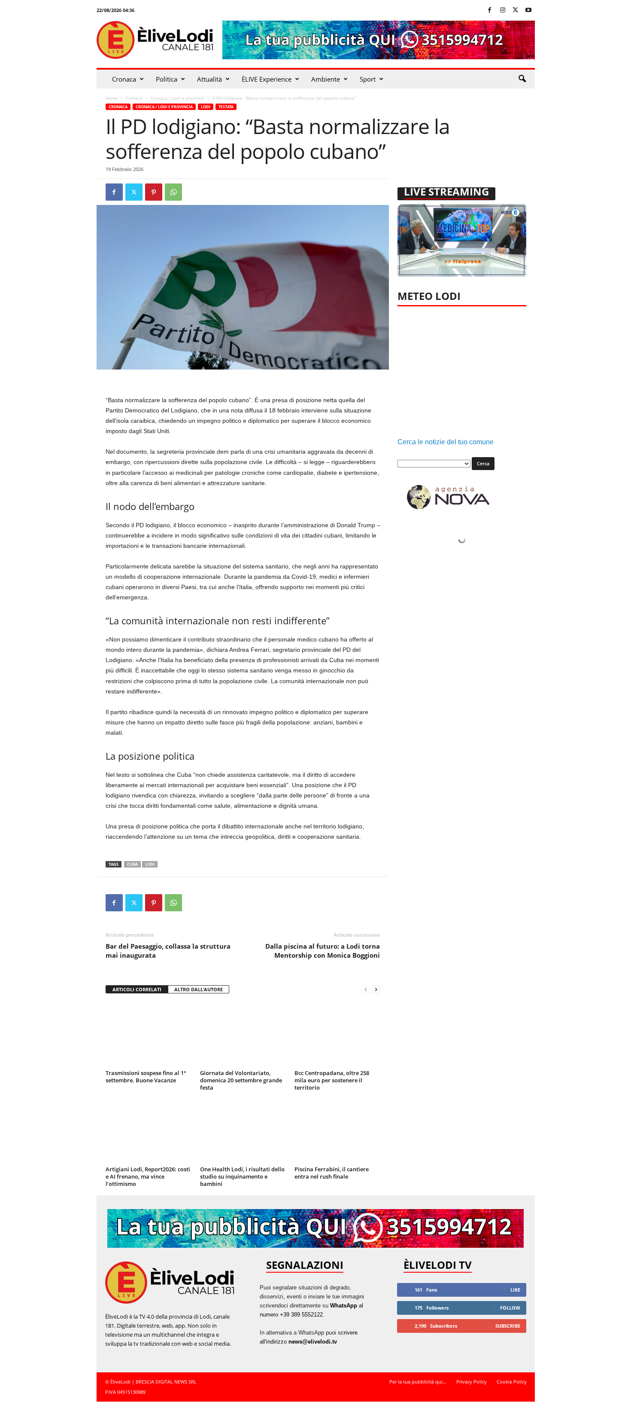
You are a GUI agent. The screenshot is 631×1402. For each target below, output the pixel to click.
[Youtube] (528, 10)
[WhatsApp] (173, 192)
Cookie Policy (512, 1381)
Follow (510, 1307)
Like (515, 1289)
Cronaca (124, 79)
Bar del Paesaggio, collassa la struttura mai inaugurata (168, 950)
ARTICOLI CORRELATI (136, 989)
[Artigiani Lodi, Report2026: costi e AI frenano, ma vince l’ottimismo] (148, 1131)
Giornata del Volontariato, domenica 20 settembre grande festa (241, 1080)
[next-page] (376, 989)
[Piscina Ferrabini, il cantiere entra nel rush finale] (337, 1131)
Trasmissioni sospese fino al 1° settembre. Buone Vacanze (146, 1076)
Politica (166, 79)
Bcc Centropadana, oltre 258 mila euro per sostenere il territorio (331, 1080)
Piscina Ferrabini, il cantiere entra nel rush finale (331, 1172)
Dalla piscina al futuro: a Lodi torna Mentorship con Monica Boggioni (322, 950)
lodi (150, 864)
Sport (368, 79)
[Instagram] (503, 10)
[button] (522, 79)
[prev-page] (365, 989)
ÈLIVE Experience (266, 79)
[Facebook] (490, 10)
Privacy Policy (471, 1381)
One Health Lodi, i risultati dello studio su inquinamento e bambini (242, 1176)
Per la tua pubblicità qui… (417, 1381)
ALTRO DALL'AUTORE (198, 989)
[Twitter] (515, 10)
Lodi (205, 107)
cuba (132, 864)
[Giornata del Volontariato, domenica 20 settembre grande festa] (243, 1034)
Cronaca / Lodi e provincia (177, 98)
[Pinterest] (153, 192)
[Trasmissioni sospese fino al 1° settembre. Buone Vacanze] (148, 1034)
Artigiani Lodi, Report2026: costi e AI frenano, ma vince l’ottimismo (148, 1176)
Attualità (209, 79)
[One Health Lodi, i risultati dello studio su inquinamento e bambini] (243, 1131)
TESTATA (226, 107)
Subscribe (507, 1326)
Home (112, 98)
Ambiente (325, 79)
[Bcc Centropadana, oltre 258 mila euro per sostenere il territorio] (337, 1034)
